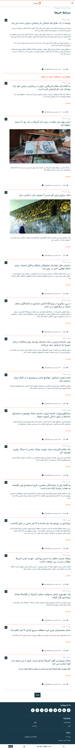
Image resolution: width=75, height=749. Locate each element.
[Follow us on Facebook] (60, 710)
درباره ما (68, 737)
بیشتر (37, 695)
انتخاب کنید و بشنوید (64, 740)
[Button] (65, 69)
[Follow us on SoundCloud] (42, 710)
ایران (69, 726)
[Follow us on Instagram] (37, 710)
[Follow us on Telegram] (55, 710)
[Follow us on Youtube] (46, 710)
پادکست (34, 726)
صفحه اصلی (67, 723)
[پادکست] (24, 746)
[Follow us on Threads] (33, 710)
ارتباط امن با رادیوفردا (31, 737)
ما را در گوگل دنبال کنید (44, 746)
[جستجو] (64, 746)
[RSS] (64, 710)
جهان (35, 723)
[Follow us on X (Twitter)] (51, 710)
